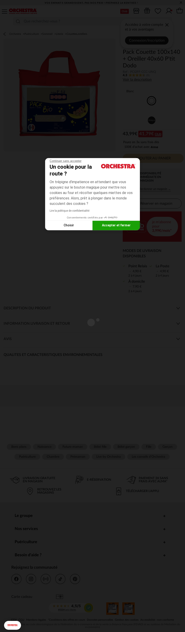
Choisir (69, 225)
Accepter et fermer (116, 225)
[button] (12, 625)
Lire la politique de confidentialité (69, 210)
